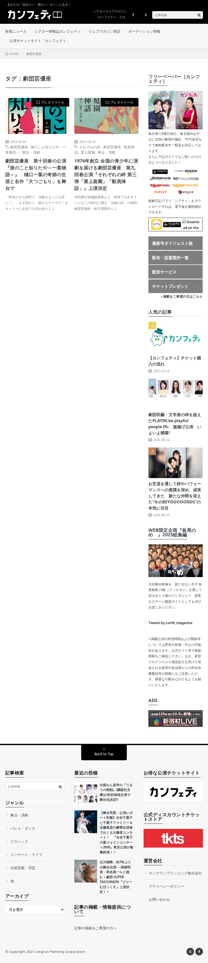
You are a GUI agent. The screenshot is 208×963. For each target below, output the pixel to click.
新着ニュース (16, 31)
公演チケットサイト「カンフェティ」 (39, 40)
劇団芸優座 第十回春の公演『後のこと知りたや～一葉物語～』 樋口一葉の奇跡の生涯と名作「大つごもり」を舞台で (35, 174)
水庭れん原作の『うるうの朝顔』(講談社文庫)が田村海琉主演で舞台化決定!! (116, 792)
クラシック (19, 841)
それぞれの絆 (89, 147)
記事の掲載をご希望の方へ (95, 928)
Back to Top (104, 753)
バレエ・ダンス (22, 828)
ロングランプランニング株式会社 (175, 873)
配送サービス (164, 272)
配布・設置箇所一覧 (170, 257)
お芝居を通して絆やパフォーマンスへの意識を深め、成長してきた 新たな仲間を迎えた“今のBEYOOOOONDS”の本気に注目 (174, 496)
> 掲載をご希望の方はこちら (182, 296)
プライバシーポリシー (166, 886)
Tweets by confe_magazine (170, 623)
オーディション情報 (144, 31)
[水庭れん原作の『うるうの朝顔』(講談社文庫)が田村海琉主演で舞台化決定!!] (85, 794)
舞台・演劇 (31, 152)
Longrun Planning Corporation (60, 951)
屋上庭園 (88, 152)
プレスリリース (52, 102)
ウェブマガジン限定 (104, 31)
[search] (199, 15)
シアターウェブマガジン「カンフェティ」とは (110, 14)
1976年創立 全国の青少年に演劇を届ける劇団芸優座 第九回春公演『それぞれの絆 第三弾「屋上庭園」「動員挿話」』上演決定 (106, 174)
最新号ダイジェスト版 (172, 243)
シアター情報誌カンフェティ (57, 31)
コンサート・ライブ (26, 854)
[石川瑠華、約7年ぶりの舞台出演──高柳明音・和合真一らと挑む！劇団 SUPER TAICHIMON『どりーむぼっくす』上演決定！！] (85, 871)
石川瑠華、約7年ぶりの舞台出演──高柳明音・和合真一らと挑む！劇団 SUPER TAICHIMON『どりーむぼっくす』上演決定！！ (116, 877)
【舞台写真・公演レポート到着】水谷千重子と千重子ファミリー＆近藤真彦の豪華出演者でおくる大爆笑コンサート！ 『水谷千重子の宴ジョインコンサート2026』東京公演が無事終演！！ (116, 832)
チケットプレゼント (170, 286)
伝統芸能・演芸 (22, 867)
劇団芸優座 (19, 147)
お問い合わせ (159, 899)
